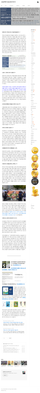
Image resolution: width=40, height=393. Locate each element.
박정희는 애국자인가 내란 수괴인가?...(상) (10, 350)
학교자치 (32, 38)
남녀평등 (32, 48)
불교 (31, 112)
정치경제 (32, 135)
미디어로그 (11, 5)
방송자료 (32, 100)
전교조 (32, 91)
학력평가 (32, 68)
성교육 (32, 41)
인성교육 (32, 97)
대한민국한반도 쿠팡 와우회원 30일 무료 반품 (12, 322)
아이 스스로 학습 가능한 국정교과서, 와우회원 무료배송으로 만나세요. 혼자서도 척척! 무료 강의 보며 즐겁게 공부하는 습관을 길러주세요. (14, 332)
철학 (31, 96)
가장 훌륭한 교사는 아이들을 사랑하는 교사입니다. (10, 373)
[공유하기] (5, 338)
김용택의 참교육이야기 (8, 2)
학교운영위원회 (33, 54)
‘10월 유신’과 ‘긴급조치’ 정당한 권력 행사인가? (10, 349)
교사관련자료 (33, 63)
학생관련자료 (33, 43)
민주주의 (32, 138)
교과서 (32, 74)
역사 (6, 343)
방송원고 (32, 104)
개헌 (31, 130)
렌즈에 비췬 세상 (33, 108)
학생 (31, 44)
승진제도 (32, 33)
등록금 (32, 61)
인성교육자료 (33, 94)
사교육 (32, 57)
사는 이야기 (32, 117)
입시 (31, 51)
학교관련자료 (33, 84)
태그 (6, 5)
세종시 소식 (32, 142)
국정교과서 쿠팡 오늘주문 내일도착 (10, 330)
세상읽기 (32, 124)
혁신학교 (32, 37)
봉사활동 (32, 71)
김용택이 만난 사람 (33, 140)
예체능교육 (32, 72)
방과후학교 (32, 75)
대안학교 (32, 88)
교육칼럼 (32, 64)
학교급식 (32, 47)
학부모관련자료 (33, 53)
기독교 (32, 111)
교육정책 (32, 31)
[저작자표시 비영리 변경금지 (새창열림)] (13, 338)
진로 (31, 98)
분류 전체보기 (33, 29)
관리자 (29, 5)
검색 (35, 2)
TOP (38, 389)
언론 (31, 82)
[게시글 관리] (6, 338)
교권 (31, 79)
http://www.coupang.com (7, 320)
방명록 (23, 5)
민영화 (32, 118)
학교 (31, 70)
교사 (31, 67)
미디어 (32, 120)
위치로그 (17, 5)
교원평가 (32, 34)
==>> (17, 265)
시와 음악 (32, 133)
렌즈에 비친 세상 (33, 106)
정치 (4, 343)
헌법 (31, 127)
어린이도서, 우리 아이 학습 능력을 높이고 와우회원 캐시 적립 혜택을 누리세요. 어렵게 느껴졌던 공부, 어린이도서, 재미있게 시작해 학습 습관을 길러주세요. (14, 324)
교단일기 (32, 78)
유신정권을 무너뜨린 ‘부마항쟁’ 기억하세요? (10, 351)
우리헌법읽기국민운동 (34, 129)
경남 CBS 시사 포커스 (34, 103)
